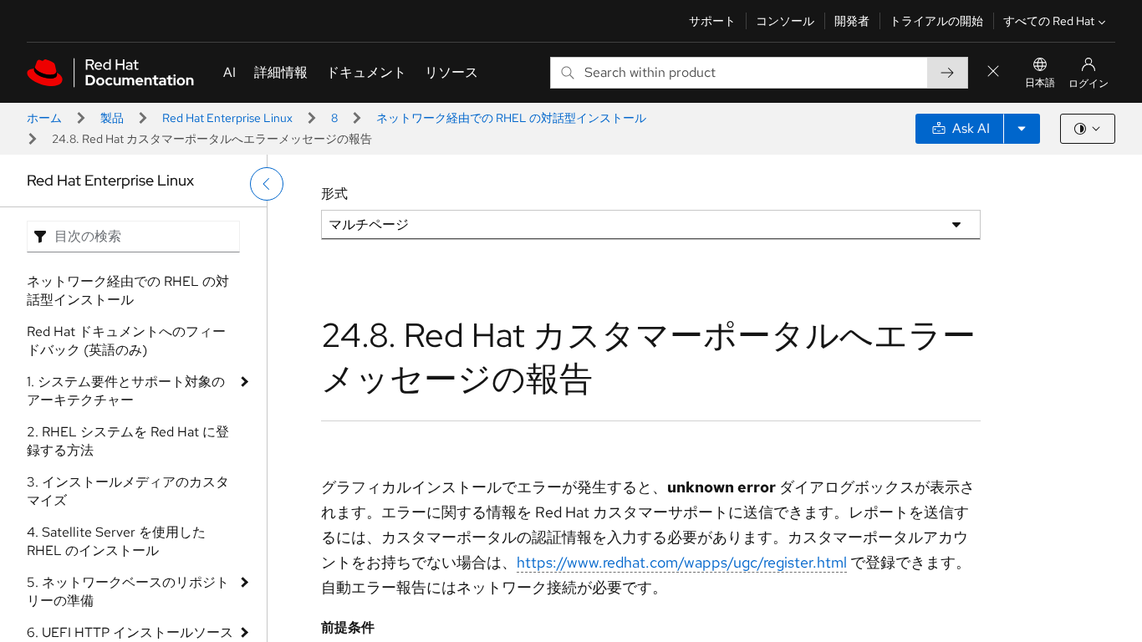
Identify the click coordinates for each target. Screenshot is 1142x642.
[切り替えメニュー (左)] (266, 184)
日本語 (1040, 82)
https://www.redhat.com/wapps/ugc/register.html (682, 562)
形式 (334, 193)
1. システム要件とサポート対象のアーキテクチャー (126, 391)
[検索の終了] (993, 72)
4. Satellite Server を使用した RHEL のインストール (116, 541)
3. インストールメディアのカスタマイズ (128, 491)
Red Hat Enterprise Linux (227, 117)
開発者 (851, 20)
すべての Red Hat (1048, 20)
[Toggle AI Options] (1021, 129)
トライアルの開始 (936, 20)
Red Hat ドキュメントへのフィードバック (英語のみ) (126, 341)
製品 (112, 117)
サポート (712, 20)
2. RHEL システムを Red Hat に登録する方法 (128, 441)
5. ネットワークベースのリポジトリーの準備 (128, 591)
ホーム (44, 117)
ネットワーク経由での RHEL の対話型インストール (511, 117)
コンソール (785, 20)
